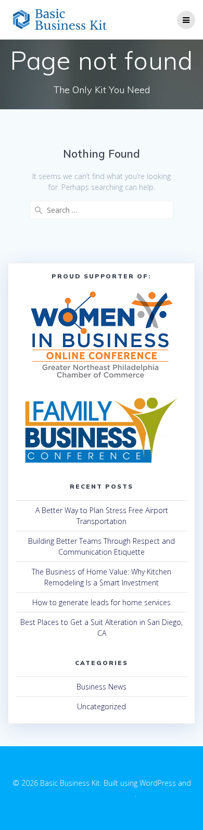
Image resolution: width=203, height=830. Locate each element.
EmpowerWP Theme (101, 794)
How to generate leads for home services (101, 602)
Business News (101, 687)
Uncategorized (101, 706)
